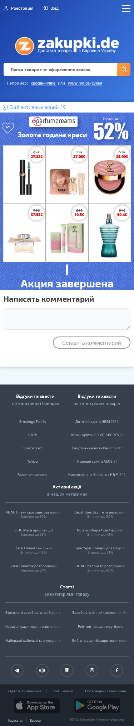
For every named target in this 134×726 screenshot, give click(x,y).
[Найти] (123, 69)
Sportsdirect (33, 448)
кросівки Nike (43, 83)
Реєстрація (22, 7)
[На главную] (67, 44)
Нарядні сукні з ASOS (97, 461)
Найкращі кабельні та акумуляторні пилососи (33, 640)
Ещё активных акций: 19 (37, 107)
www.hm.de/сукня (85, 83)
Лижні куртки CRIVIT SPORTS (97, 435)
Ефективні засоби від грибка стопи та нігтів (33, 612)
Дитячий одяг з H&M (97, 421)
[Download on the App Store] (37, 705)
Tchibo (32, 461)
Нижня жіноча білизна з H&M (97, 474)
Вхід (54, 7)
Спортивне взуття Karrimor (97, 448)
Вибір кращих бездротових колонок (100, 640)
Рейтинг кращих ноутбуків (100, 626)
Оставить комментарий (91, 342)
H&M (32, 435)
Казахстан (15, 720)
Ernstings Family (32, 421)
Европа (35, 720)
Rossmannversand (33, 474)
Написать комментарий (49, 298)
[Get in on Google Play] (97, 705)
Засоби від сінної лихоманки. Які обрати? (100, 612)
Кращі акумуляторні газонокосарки (33, 626)
